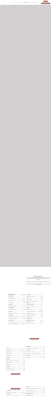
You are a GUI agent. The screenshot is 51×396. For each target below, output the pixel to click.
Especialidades (26, 2)
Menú (21, 2)
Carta (17, 2)
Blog (33, 2)
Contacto (36, 2)
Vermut (30, 2)
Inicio (14, 2)
